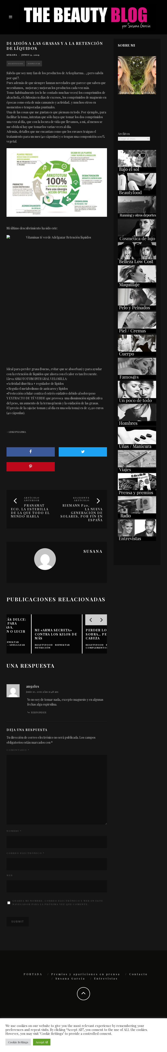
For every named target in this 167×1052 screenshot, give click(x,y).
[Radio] (137, 517)
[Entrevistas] (137, 540)
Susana (12, 54)
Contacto (138, 974)
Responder (38, 712)
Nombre (14, 830)
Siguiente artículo (81, 499)
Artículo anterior (32, 499)
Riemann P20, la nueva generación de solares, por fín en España (81, 512)
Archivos (124, 134)
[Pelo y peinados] (137, 309)
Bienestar (34, 63)
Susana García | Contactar (137, 93)
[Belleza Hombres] (137, 424)
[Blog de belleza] (137, 401)
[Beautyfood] (137, 194)
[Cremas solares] (137, 170)
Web (10, 875)
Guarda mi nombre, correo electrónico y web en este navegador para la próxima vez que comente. (57, 902)
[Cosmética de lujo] (137, 240)
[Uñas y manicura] (137, 447)
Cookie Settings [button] (18, 1042)
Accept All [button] (42, 1042)
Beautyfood (15, 63)
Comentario (18, 749)
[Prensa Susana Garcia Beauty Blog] (137, 494)
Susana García (70, 978)
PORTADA (33, 974)
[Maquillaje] (137, 286)
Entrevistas (106, 978)
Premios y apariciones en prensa (85, 974)
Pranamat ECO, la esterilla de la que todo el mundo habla (30, 510)
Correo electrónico (25, 853)
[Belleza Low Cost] (137, 263)
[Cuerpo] (137, 355)
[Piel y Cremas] (137, 332)
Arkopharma (17, 432)
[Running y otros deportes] (137, 217)
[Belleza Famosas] (137, 378)
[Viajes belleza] (137, 471)
